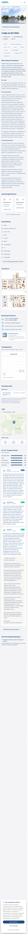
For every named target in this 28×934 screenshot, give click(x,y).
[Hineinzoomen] (24, 429)
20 (13, 367)
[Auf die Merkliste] (3, 10)
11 (7, 364)
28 (16, 371)
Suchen (8, 6)
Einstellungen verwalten (13, 929)
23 (23, 367)
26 (10, 371)
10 (4, 364)
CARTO (3, 434)
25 (7, 371)
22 (20, 367)
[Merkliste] (21, 2)
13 (13, 364)
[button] (13, 16)
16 (23, 364)
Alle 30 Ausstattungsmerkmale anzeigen (13, 261)
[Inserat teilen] (6, 10)
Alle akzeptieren (14, 922)
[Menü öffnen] (24, 2)
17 (4, 367)
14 (16, 364)
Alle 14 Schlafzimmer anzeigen (13, 214)
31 (4, 374)
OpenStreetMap (9, 434)
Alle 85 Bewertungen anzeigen (11, 629)
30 (23, 371)
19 (10, 367)
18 (7, 367)
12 (10, 364)
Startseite (3, 6)
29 (20, 371)
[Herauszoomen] (24, 432)
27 (13, 371)
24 (4, 371)
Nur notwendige (14, 925)
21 (16, 367)
